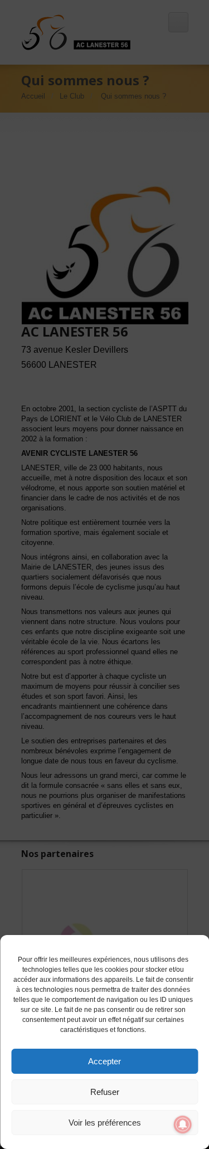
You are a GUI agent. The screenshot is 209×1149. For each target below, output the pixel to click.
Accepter (104, 1061)
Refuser (104, 1092)
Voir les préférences (105, 1122)
